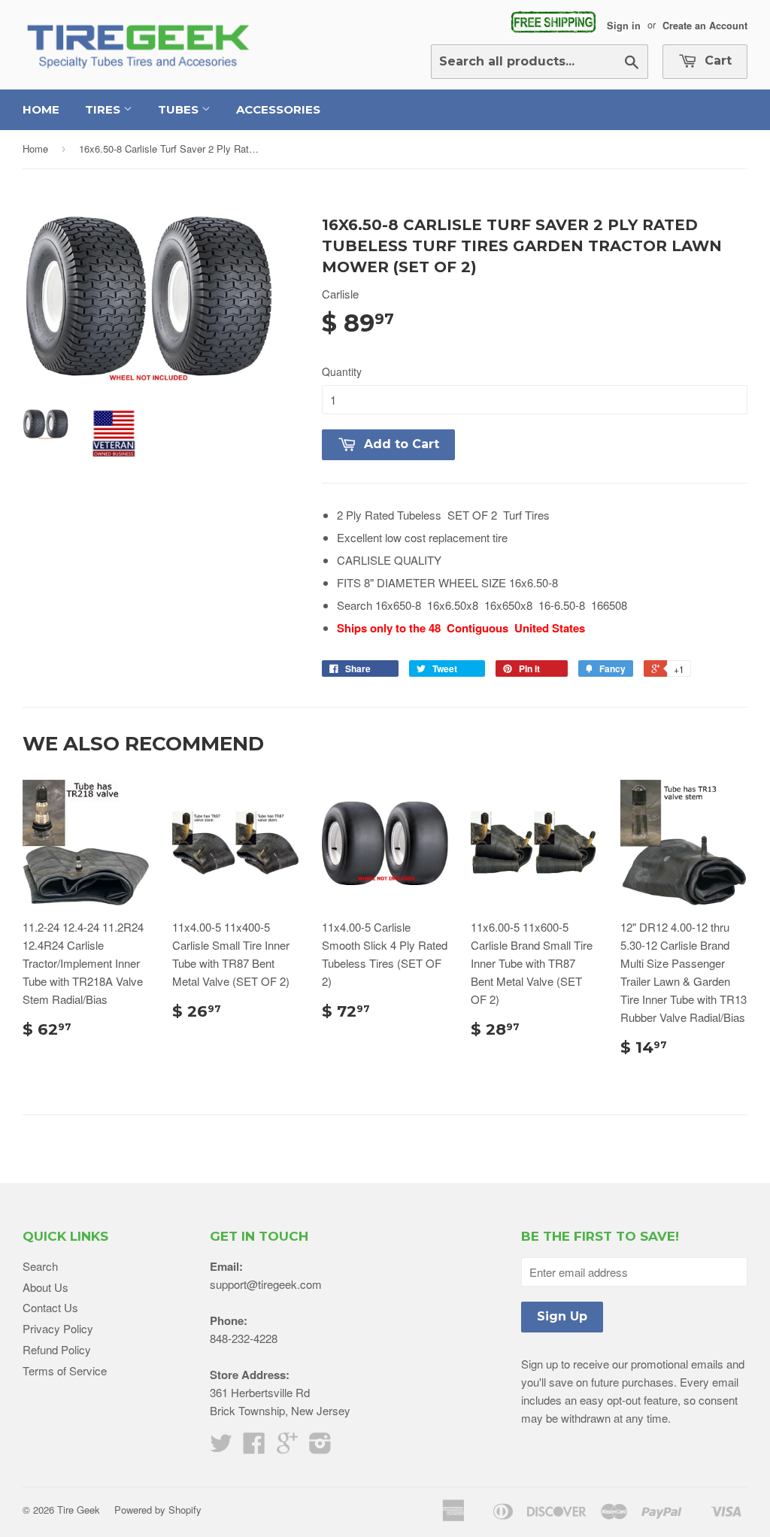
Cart (716, 60)
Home (41, 109)
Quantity (342, 371)
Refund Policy (57, 1349)
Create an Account (704, 25)
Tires (104, 109)
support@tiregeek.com (266, 1284)
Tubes (180, 109)
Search (40, 1266)
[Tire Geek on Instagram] (320, 1447)
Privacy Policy (58, 1328)
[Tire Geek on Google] (287, 1447)
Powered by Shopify (158, 1509)
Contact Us (50, 1307)
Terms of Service (65, 1370)
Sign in (624, 25)
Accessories (278, 109)
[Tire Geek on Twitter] (221, 1447)
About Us (45, 1287)
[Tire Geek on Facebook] (254, 1447)
